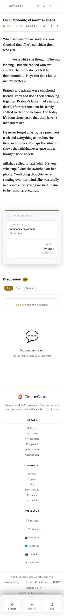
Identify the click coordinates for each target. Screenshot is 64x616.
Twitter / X (32, 529)
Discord (32, 520)
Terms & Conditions (36, 582)
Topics (32, 479)
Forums (32, 473)
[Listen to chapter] (58, 26)
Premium (32, 494)
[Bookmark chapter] (44, 6)
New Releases (32, 438)
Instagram (32, 537)
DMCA (56, 582)
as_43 (19, 26)
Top (8, 288)
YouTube (32, 562)
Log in (20, 304)
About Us (32, 500)
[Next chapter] (57, 6)
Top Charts (32, 433)
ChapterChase (36, 396)
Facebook (32, 545)
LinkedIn (32, 554)
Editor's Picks (32, 449)
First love (8, 26)
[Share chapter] (37, 6)
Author (29, 288)
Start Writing (32, 489)
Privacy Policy (12, 582)
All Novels (32, 428)
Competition (32, 454)
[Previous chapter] (50, 6)
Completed (32, 444)
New (18, 288)
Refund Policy (34, 587)
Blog (32, 484)
